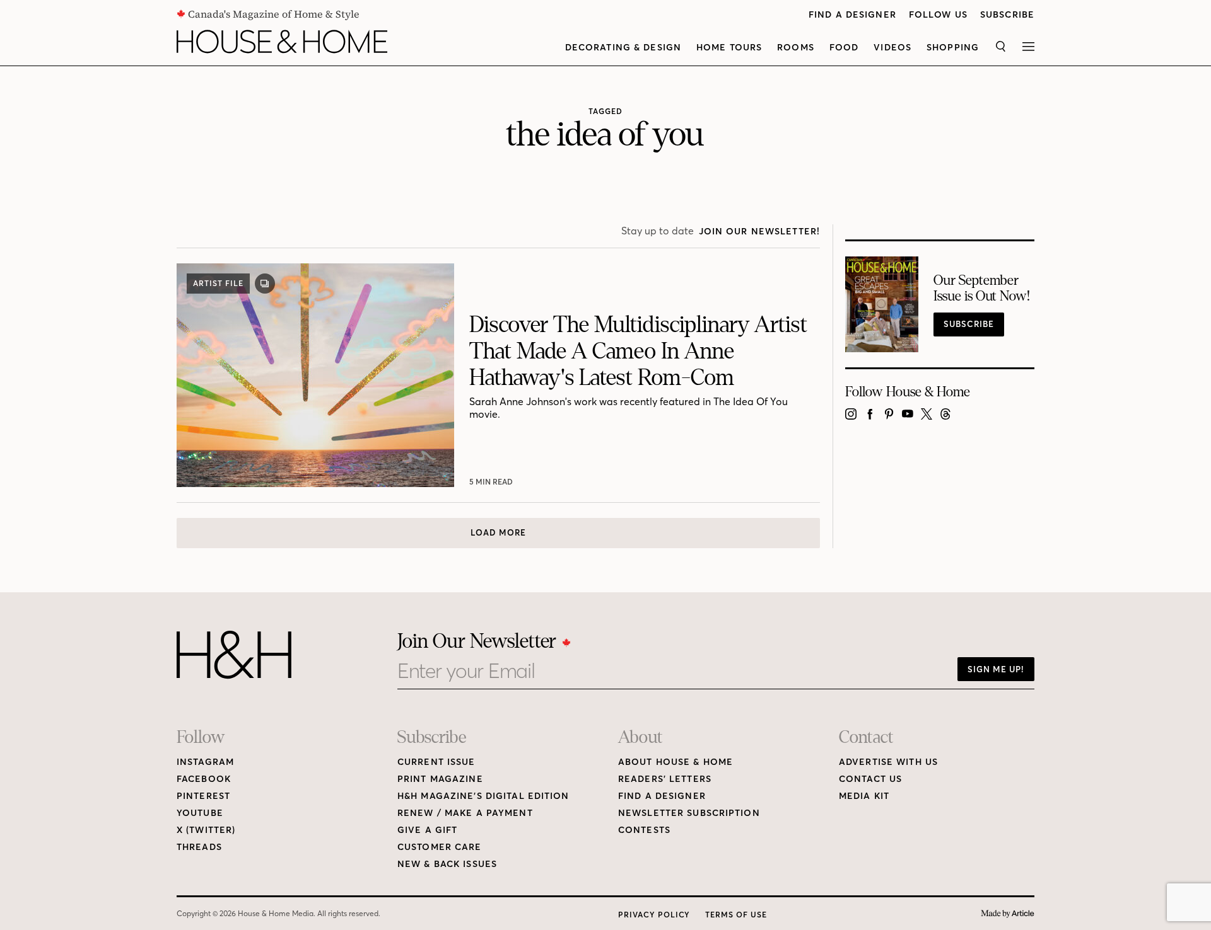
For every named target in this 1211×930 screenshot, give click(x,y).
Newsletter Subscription (689, 813)
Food (843, 47)
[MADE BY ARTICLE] (1007, 914)
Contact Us (870, 779)
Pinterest (203, 796)
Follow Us (938, 14)
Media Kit (864, 796)
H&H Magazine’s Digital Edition (483, 796)
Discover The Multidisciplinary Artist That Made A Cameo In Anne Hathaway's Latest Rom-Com (638, 351)
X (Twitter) (206, 830)
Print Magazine (440, 779)
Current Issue (436, 762)
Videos (892, 47)
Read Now (492, 481)
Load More (498, 532)
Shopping (953, 47)
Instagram (205, 762)
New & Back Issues (447, 864)
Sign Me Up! (996, 669)
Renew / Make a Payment (465, 813)
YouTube (200, 813)
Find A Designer (852, 14)
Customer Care (439, 847)
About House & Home (675, 762)
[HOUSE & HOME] (282, 42)
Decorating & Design (623, 47)
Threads (199, 847)
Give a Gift (427, 830)
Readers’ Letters (664, 779)
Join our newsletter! (759, 231)
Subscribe (1007, 14)
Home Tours (729, 47)
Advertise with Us (888, 762)
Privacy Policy (654, 914)
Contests (644, 830)
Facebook (204, 779)
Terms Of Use (736, 914)
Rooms (795, 47)
